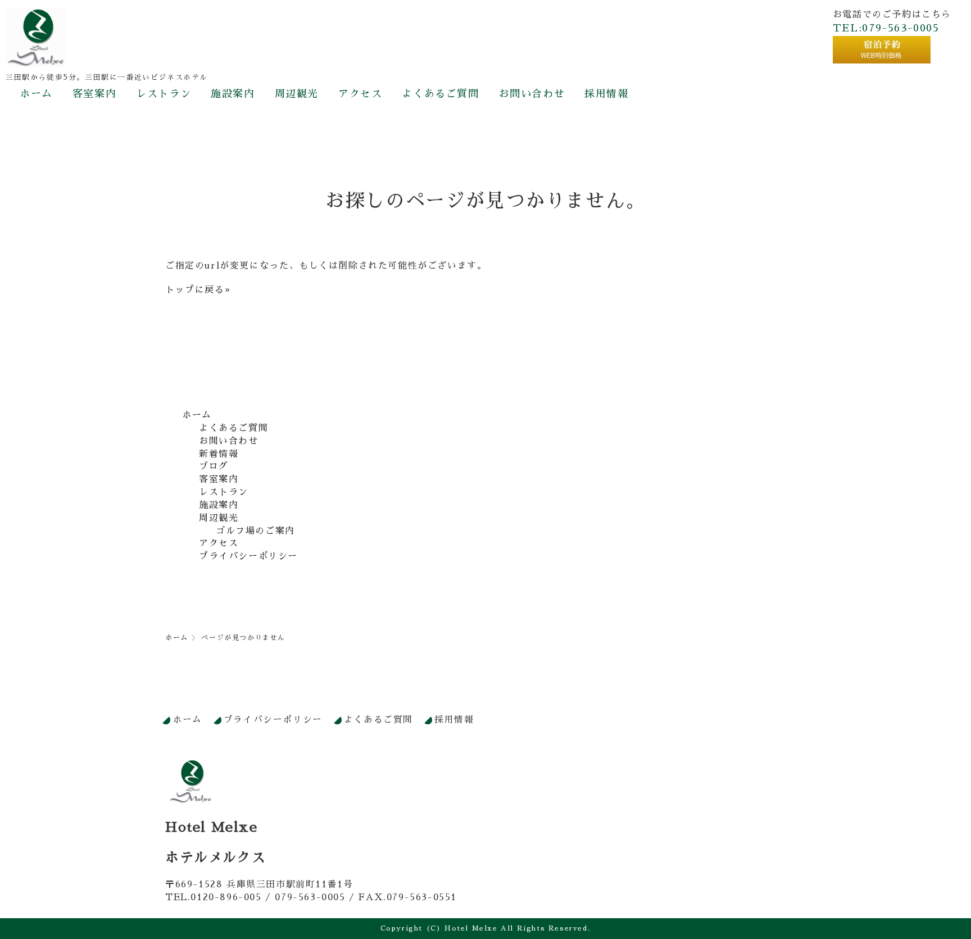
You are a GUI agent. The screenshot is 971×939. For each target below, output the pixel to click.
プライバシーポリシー (248, 556)
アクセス (360, 94)
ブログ (214, 466)
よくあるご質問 (440, 94)
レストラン (163, 94)
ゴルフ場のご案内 (255, 531)
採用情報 (606, 94)
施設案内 (233, 94)
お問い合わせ (532, 94)
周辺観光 (297, 94)
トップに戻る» (197, 289)
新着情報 (218, 454)
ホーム (36, 94)
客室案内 (94, 94)
